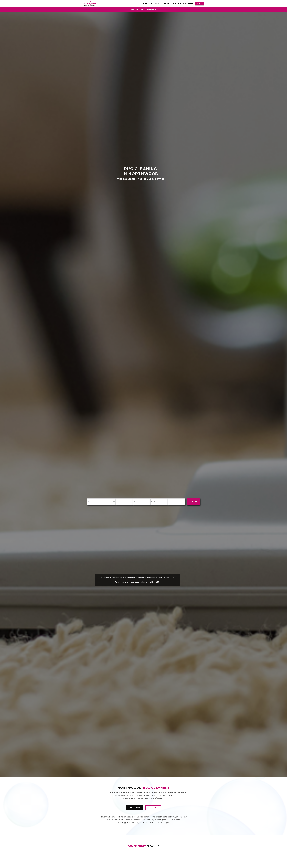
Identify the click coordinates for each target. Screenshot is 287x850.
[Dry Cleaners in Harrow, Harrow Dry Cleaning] (93, 3)
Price (166, 4)
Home (144, 4)
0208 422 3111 (154, 582)
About (173, 4)
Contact (189, 4)
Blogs (181, 4)
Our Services (154, 4)
